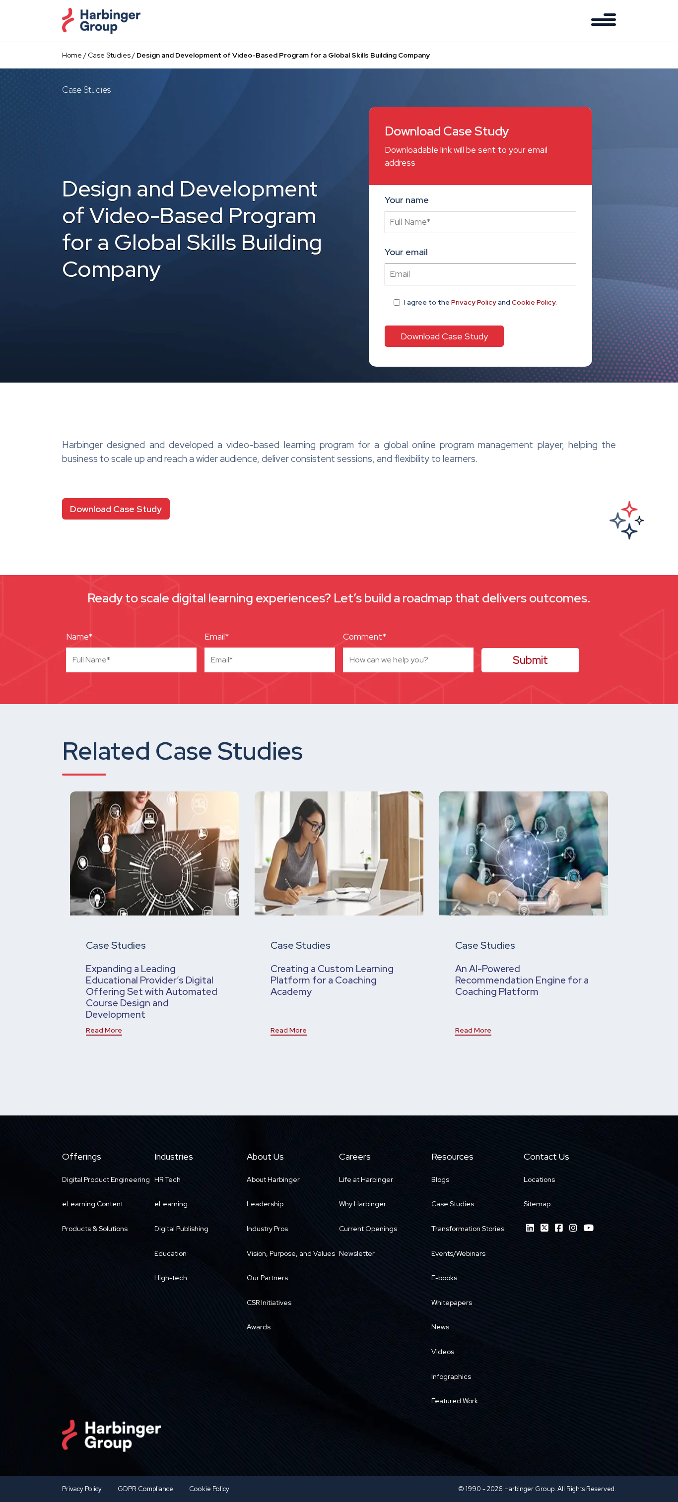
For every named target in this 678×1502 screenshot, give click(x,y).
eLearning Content (92, 1203)
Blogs (440, 1179)
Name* (79, 636)
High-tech (170, 1277)
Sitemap (537, 1203)
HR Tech (167, 1179)
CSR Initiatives (269, 1302)
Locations (539, 1179)
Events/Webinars (458, 1253)
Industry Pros (267, 1228)
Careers (355, 1156)
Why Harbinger (362, 1203)
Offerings (81, 1156)
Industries (173, 1156)
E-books (444, 1277)
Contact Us (546, 1156)
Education (170, 1253)
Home (72, 55)
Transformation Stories (467, 1228)
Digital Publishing (181, 1228)
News (440, 1326)
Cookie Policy (533, 302)
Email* (216, 636)
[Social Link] (530, 1228)
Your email (406, 252)
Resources (452, 1156)
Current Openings (368, 1228)
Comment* (364, 636)
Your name (407, 199)
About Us (265, 1156)
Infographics (451, 1376)
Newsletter (357, 1253)
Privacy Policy (473, 302)
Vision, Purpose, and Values (291, 1253)
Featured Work (454, 1400)
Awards (259, 1326)
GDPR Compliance (145, 1489)
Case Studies (109, 55)
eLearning (171, 1203)
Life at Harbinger (366, 1179)
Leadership (265, 1203)
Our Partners (267, 1277)
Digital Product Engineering (106, 1179)
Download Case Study (116, 509)
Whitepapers (451, 1302)
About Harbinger (273, 1179)
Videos (442, 1351)
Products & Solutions (95, 1228)
